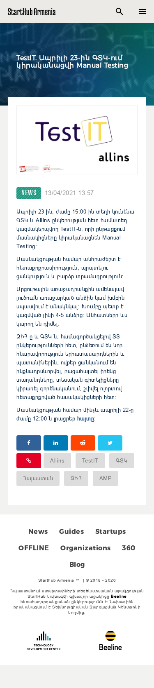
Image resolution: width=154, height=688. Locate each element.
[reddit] (83, 443)
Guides (71, 531)
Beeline (119, 596)
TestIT (90, 460)
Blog (77, 564)
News (28, 193)
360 (129, 548)
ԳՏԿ (122, 460)
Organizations (85, 548)
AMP (105, 478)
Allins (57, 460)
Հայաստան (38, 478)
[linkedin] (56, 443)
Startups (110, 531)
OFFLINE (33, 548)
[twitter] (110, 443)
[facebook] (28, 443)
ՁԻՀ (76, 478)
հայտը (85, 418)
